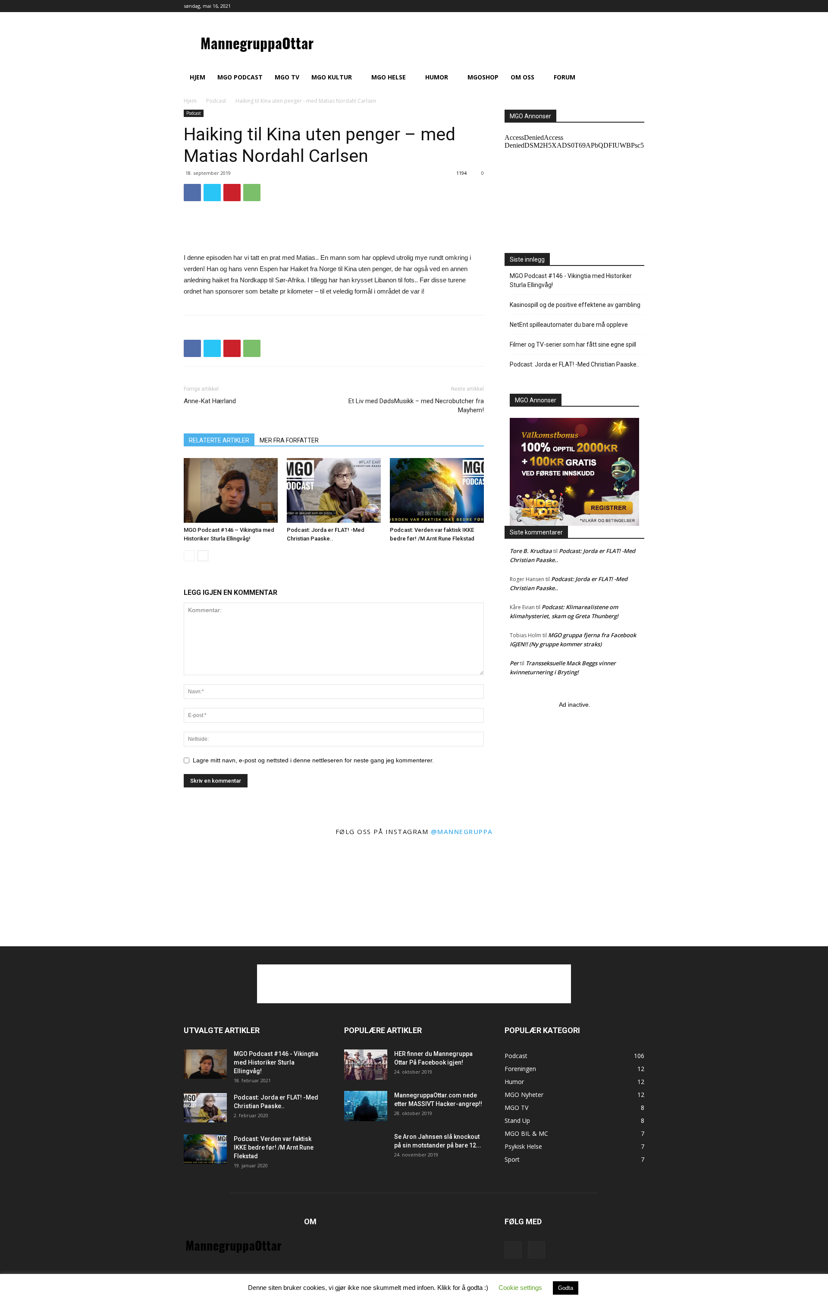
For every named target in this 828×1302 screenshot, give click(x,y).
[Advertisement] (334, 230)
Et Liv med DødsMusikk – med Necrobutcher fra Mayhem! (416, 405)
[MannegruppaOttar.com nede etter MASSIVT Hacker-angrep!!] (365, 1106)
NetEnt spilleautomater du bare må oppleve (569, 324)
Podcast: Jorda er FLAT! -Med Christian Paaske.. (574, 364)
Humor (436, 77)
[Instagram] (637, 6)
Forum (564, 77)
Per (514, 663)
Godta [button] (565, 1288)
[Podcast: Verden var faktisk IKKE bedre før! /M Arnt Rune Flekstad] (437, 490)
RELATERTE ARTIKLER (219, 440)
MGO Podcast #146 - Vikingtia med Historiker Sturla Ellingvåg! (571, 280)
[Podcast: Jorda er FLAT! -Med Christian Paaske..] (334, 490)
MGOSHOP (483, 77)
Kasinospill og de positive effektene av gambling (575, 304)
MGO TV (287, 77)
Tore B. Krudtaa (531, 551)
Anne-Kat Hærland (210, 401)
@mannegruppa (462, 831)
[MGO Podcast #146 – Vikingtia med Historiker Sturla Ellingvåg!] (231, 490)
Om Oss (522, 77)
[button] (634, 78)
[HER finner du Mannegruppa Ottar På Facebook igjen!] (365, 1064)
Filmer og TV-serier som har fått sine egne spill (573, 344)
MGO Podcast (240, 77)
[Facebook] (623, 6)
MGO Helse (388, 77)
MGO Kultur (331, 77)
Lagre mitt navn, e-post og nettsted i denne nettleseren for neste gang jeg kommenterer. (313, 760)
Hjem (197, 77)
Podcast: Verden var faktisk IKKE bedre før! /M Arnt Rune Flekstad (274, 1147)
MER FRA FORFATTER (289, 440)
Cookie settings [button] (520, 1287)
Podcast (216, 100)
